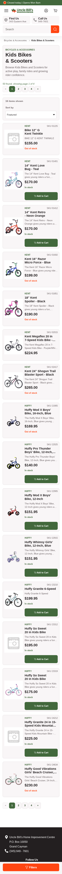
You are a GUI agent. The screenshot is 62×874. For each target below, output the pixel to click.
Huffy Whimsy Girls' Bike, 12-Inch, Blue (39, 543)
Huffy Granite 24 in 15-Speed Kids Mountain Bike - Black (40, 724)
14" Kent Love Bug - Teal (35, 167)
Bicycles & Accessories (15, 40)
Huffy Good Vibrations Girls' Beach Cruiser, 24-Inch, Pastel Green (40, 770)
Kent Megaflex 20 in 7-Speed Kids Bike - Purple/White (38, 338)
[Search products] (55, 29)
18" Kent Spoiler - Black (35, 299)
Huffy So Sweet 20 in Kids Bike (35, 630)
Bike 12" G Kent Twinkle (34, 131)
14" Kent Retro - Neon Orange (35, 214)
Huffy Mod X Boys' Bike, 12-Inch (38, 497)
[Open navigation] (6, 10)
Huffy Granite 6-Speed (40, 588)
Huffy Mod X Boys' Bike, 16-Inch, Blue (38, 411)
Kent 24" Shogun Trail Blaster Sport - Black (40, 372)
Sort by (9, 107)
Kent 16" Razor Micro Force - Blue (38, 260)
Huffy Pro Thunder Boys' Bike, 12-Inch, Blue (39, 450)
